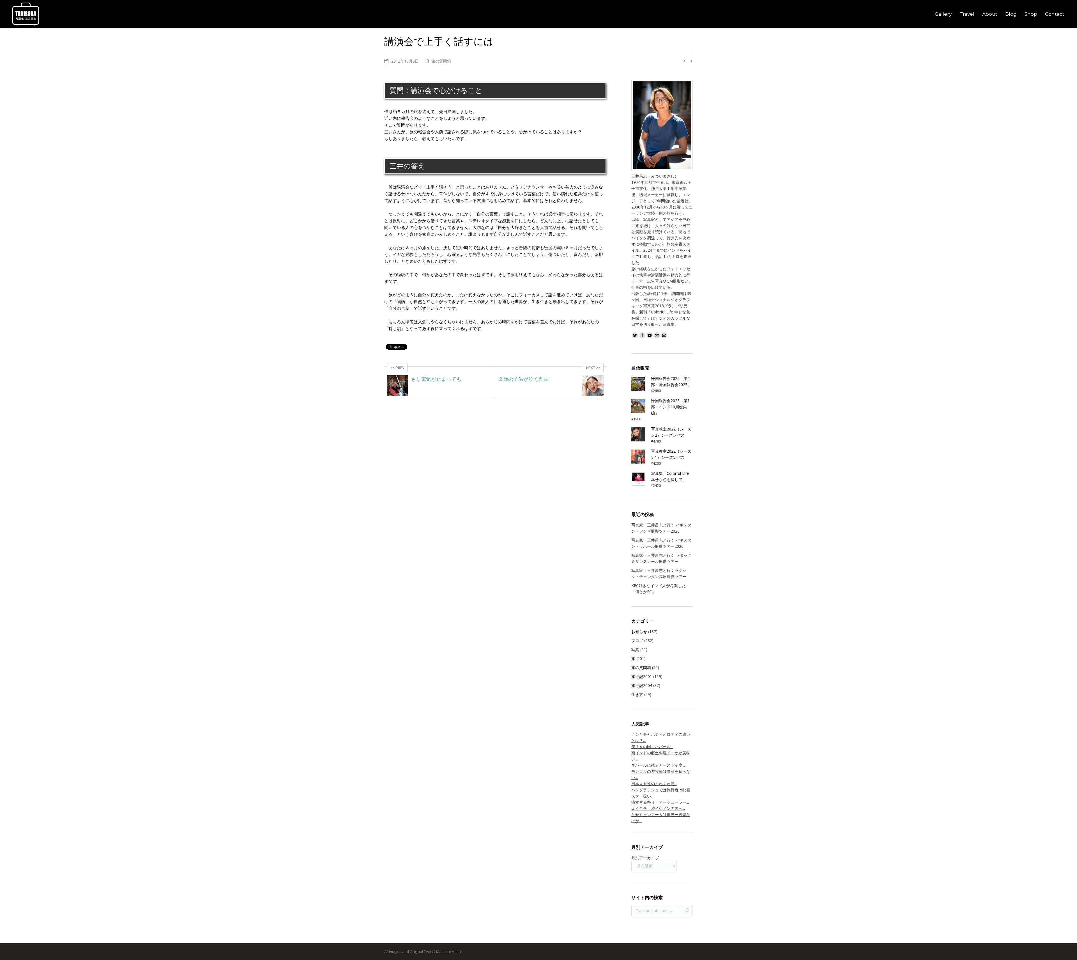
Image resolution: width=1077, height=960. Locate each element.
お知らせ (639, 631)
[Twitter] (635, 335)
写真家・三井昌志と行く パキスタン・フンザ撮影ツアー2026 (661, 528)
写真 (635, 649)
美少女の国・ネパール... (652, 746)
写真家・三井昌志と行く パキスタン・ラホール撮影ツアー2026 (661, 543)
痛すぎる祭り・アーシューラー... (660, 802)
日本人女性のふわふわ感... (654, 783)
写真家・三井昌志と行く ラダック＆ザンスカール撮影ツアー (661, 558)
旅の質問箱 (441, 61)
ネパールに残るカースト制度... (658, 765)
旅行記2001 (641, 676)
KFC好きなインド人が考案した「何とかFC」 (658, 588)
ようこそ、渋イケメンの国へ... (658, 808)
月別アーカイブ (645, 857)
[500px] (657, 335)
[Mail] (664, 335)
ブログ (637, 640)
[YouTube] (649, 335)
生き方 (637, 694)
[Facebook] (642, 335)
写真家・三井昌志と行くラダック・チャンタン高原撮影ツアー (658, 573)
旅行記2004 (641, 685)
